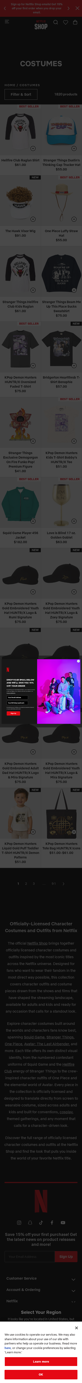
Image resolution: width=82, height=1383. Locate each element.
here (8, 1348)
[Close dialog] (78, 661)
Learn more (41, 1361)
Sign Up (13, 713)
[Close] (77, 1328)
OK (41, 1374)
